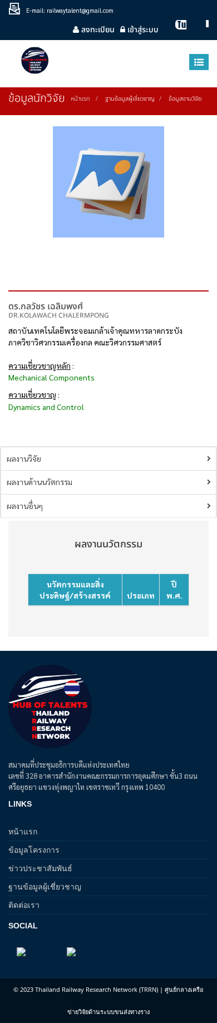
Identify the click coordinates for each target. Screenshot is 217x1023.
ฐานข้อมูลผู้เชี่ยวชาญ (44, 886)
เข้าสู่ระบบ (142, 30)
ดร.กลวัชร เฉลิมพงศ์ (45, 306)
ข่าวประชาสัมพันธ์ (40, 868)
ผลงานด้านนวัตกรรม (39, 482)
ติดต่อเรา (24, 905)
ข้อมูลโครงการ (34, 849)
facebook (197, 29)
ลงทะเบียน (97, 30)
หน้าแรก (80, 98)
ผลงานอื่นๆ (25, 506)
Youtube (175, 29)
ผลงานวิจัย (24, 458)
